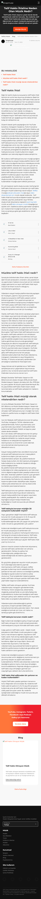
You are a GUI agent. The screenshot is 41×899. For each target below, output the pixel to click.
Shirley (10, 259)
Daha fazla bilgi (20, 789)
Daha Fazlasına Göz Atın (20, 267)
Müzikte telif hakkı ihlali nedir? (15, 78)
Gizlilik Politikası (8, 870)
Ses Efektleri (7, 836)
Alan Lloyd (11, 233)
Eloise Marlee (12, 241)
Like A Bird (11, 230)
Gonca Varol (12, 249)
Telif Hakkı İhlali (9, 74)
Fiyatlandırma (7, 860)
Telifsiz (35, 191)
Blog (4, 858)
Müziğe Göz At (20, 29)
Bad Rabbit (11, 225)
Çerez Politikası (8, 873)
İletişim (5, 853)
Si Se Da (10, 223)
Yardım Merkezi (8, 855)
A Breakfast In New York (16, 238)
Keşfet (5, 833)
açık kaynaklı (32, 202)
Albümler (6, 845)
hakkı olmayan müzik (20, 204)
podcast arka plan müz (15, 193)
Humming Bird (13, 246)
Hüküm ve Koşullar (9, 868)
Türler (5, 838)
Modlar (5, 842)
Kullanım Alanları (8, 840)
